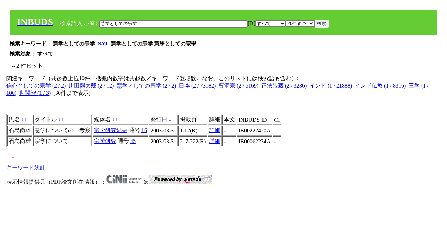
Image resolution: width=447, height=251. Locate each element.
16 (144, 130)
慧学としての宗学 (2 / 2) (146, 86)
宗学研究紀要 (110, 130)
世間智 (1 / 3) (35, 93)
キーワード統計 (25, 167)
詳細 (214, 130)
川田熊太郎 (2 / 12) (91, 86)
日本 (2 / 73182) (197, 86)
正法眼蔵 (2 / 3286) (284, 86)
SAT (103, 43)
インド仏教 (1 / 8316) (380, 86)
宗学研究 (105, 141)
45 (133, 141)
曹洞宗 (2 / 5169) (238, 86)
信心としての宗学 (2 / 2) (36, 86)
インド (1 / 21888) (330, 86)
